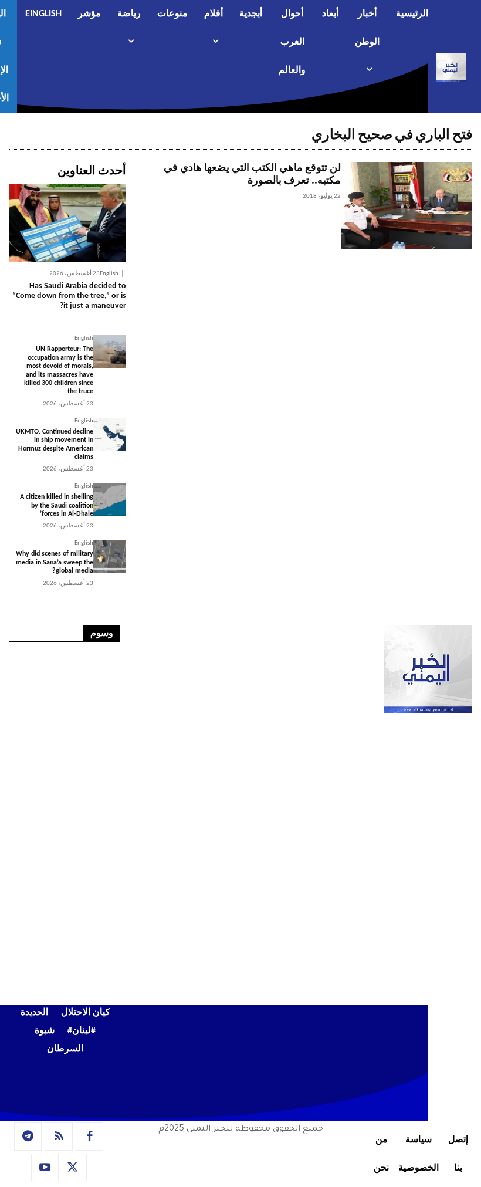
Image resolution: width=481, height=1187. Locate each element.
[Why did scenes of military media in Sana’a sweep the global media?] (109, 556)
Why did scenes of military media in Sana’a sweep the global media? (54, 562)
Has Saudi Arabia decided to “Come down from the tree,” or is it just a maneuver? (69, 296)
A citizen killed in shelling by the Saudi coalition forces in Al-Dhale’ (56, 505)
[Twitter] (73, 1168)
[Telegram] (28, 1136)
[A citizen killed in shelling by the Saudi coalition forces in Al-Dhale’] (109, 499)
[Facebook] (90, 1136)
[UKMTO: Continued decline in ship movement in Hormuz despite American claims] (109, 434)
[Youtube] (45, 1168)
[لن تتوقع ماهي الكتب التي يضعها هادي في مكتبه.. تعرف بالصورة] (406, 205)
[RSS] (59, 1136)
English (109, 273)
